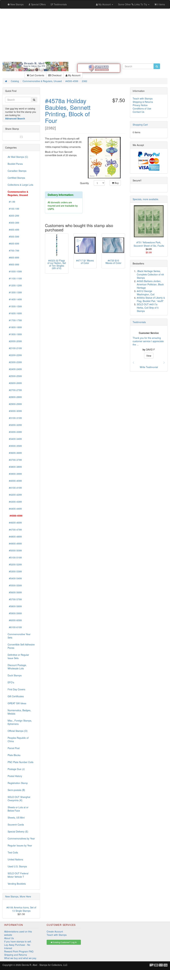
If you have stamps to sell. (18, 941)
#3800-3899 (15, 466)
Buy (116, 183)
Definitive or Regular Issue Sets (18, 656)
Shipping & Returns (143, 101)
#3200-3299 (15, 425)
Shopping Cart (140, 124)
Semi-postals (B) (16, 790)
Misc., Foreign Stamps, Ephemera (20, 722)
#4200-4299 (15, 494)
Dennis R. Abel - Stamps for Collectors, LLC (44, 965)
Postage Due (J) (16, 769)
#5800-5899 (15, 606)
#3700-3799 (15, 459)
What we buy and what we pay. (20, 958)
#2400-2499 (15, 369)
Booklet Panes (15, 163)
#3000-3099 (15, 411)
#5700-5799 (15, 599)
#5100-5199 (15, 557)
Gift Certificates (16, 696)
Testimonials (139, 322)
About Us (9, 938)
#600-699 (13, 243)
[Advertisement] (85, 35)
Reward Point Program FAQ (18, 951)
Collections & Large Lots (20, 184)
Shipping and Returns (15, 954)
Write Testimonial (149, 367)
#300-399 (13, 222)
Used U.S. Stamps (17, 866)
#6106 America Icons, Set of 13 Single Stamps (21, 909)
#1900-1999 (15, 334)
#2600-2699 (15, 383)
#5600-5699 (15, 592)
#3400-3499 (15, 438)
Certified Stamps (16, 177)
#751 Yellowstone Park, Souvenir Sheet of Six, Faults (149, 244)
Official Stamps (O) (18, 730)
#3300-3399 (15, 432)
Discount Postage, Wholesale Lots (17, 666)
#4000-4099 (15, 480)
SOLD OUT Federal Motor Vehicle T (18, 875)
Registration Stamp (18, 783)
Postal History (15, 776)
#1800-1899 (15, 327)
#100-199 (13, 208)
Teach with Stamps (143, 98)
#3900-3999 (15, 473)
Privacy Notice (140, 105)
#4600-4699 (15, 522)
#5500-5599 (15, 585)
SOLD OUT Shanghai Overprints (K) (19, 798)
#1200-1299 (15, 285)
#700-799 (13, 250)
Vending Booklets (17, 883)
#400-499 (13, 229)
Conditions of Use (142, 108)
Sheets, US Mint (16, 817)
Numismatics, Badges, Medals (19, 712)
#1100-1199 (15, 278)
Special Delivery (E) (18, 831)
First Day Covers (16, 689)
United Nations (15, 859)
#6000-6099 (15, 620)
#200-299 (13, 215)
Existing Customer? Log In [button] (64, 942)
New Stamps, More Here (18, 896)
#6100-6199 (15, 627)
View (148, 355)
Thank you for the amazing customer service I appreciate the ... (148, 341)
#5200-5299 (15, 564)
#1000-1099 (15, 271)
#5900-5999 (15, 613)
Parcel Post (14, 748)
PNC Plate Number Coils (20, 762)
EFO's (11, 682)
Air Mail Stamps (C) (18, 156)
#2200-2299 (15, 355)
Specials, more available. (146, 199)
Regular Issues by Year (20, 845)
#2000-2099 (15, 341)
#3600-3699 (15, 452)
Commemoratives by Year (21, 838)
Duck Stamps (15, 675)
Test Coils (13, 852)
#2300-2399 (15, 362)
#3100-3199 (15, 418)
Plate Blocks (14, 755)
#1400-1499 (15, 299)
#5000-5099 (15, 550)
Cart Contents (36, 75)
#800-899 (13, 257)
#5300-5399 (15, 571)
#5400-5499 (15, 578)
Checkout (56, 75)
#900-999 (13, 264)
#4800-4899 (15, 536)
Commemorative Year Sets (19, 635)
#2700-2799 (15, 390)
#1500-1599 (15, 306)
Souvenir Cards (16, 824)
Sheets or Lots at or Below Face (18, 809)
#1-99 (11, 201)
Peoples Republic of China (18, 739)
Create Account (55, 931)
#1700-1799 (15, 320)
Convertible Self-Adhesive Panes (21, 646)
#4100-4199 (15, 487)
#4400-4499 (15, 508)
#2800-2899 (15, 397)
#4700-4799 (15, 529)
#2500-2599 (15, 376)
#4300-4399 (15, 501)
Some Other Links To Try (133, 4)
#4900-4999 (15, 543)
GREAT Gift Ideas (17, 703)
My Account (73, 75)
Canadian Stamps (17, 170)
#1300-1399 (15, 292)
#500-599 (13, 236)
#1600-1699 (15, 313)
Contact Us (138, 111)
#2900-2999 (15, 404)
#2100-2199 (15, 348)
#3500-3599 (15, 445)
